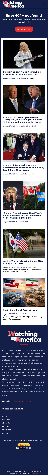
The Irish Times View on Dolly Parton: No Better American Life (22, 73)
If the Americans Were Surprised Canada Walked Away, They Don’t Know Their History (23, 167)
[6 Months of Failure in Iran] (24, 292)
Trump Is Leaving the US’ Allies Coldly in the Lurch (23, 262)
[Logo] (19, 4)
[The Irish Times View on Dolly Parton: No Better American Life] (24, 54)
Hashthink (36, 473)
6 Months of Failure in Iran (23, 310)
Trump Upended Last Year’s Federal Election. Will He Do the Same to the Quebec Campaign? (22, 215)
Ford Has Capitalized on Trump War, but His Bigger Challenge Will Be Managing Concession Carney (23, 120)
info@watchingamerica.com (21, 401)
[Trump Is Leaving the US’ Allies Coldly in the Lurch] (24, 243)
